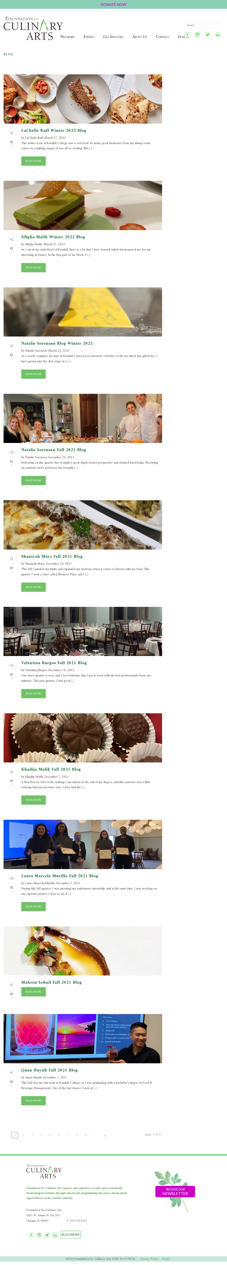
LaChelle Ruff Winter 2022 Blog (53, 130)
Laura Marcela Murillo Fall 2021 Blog (59, 876)
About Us (139, 37)
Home (211, 62)
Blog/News (70, 1234)
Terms (166, 1259)
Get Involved (113, 37)
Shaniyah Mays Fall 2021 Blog (52, 556)
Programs (67, 37)
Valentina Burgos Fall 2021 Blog (54, 663)
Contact (162, 37)
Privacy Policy (150, 1259)
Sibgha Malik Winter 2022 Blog (53, 237)
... (95, 1135)
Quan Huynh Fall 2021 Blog (49, 1070)
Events (89, 37)
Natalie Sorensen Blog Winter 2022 (57, 343)
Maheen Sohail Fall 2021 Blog (51, 982)
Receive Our (175, 1191)
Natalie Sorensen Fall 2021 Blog (53, 450)
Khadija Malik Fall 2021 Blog (51, 769)
